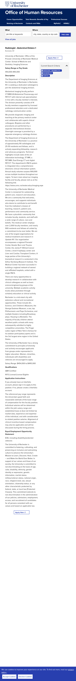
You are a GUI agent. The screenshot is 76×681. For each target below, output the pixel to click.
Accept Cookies (9, 676)
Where (35, 30)
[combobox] (18, 33)
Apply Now (19, 512)
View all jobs (10, 39)
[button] (54, 65)
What (7, 30)
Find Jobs (65, 35)
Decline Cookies (25, 676)
